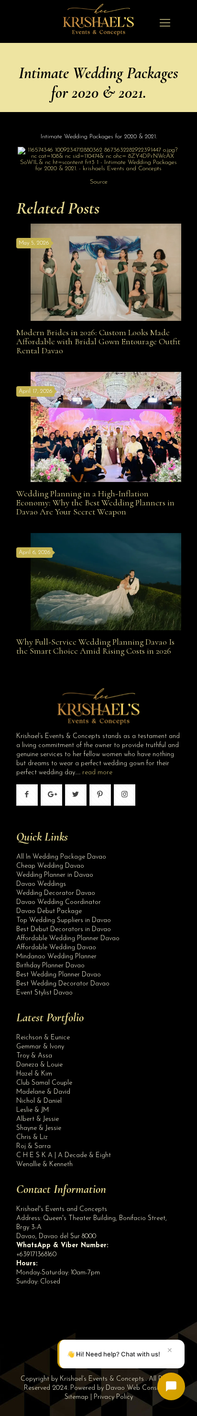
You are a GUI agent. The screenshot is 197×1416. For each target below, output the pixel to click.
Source (99, 182)
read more (97, 772)
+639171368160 (36, 1254)
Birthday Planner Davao (50, 965)
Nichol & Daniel (39, 1101)
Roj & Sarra (33, 1146)
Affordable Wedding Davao (56, 947)
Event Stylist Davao (44, 992)
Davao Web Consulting (139, 1388)
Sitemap (76, 1397)
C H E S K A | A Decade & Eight (63, 1155)
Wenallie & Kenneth (44, 1164)
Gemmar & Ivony (40, 1046)
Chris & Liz (32, 1137)
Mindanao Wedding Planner (56, 956)
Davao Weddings (41, 884)
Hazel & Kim (34, 1073)
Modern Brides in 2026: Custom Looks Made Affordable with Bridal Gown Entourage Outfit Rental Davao (98, 341)
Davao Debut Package (49, 911)
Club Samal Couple (44, 1083)
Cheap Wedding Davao (50, 866)
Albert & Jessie (37, 1119)
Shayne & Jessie (38, 1128)
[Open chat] (171, 1386)
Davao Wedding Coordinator (58, 902)
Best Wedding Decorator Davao (62, 983)
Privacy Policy (113, 1397)
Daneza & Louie (39, 1064)
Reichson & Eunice (43, 1037)
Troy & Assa (34, 1055)
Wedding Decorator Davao (55, 893)
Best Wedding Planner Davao (58, 974)
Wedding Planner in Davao (54, 875)
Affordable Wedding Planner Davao (68, 938)
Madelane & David (43, 1092)
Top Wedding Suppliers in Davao (63, 920)
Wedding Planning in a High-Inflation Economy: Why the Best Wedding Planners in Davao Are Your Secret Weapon (95, 502)
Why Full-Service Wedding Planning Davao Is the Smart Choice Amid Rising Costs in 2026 (95, 646)
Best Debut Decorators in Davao (63, 929)
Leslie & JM (32, 1110)
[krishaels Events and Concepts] (98, 24)
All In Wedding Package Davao (61, 857)
